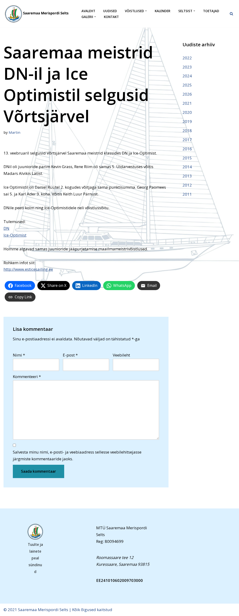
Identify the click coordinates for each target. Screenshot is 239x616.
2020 (187, 112)
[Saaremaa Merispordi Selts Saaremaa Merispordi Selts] (39, 13)
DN (6, 228)
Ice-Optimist (15, 235)
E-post (70, 355)
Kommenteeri (27, 376)
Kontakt (111, 16)
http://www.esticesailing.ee (28, 269)
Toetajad (211, 11)
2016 (187, 148)
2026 (187, 94)
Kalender (162, 11)
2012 (187, 185)
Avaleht (88, 11)
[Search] (231, 13)
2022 (187, 58)
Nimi (19, 355)
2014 (187, 166)
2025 (187, 85)
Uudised (110, 11)
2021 (187, 103)
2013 (187, 176)
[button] (146, 11)
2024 (187, 76)
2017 (187, 139)
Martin (14, 132)
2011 (187, 194)
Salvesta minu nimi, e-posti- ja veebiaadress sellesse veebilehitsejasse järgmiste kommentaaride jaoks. (77, 455)
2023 (187, 67)
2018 (187, 130)
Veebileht (121, 355)
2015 (187, 158)
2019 (187, 121)
